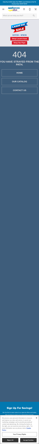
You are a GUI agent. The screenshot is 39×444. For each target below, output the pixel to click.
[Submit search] (34, 15)
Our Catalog (19, 81)
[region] (19, 429)
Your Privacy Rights (19, 434)
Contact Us (19, 90)
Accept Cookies (28, 440)
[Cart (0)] (35, 9)
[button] (3, 9)
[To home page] (13, 9)
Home (19, 73)
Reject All (10, 440)
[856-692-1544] (29, 9)
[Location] (24, 9)
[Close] (36, 418)
